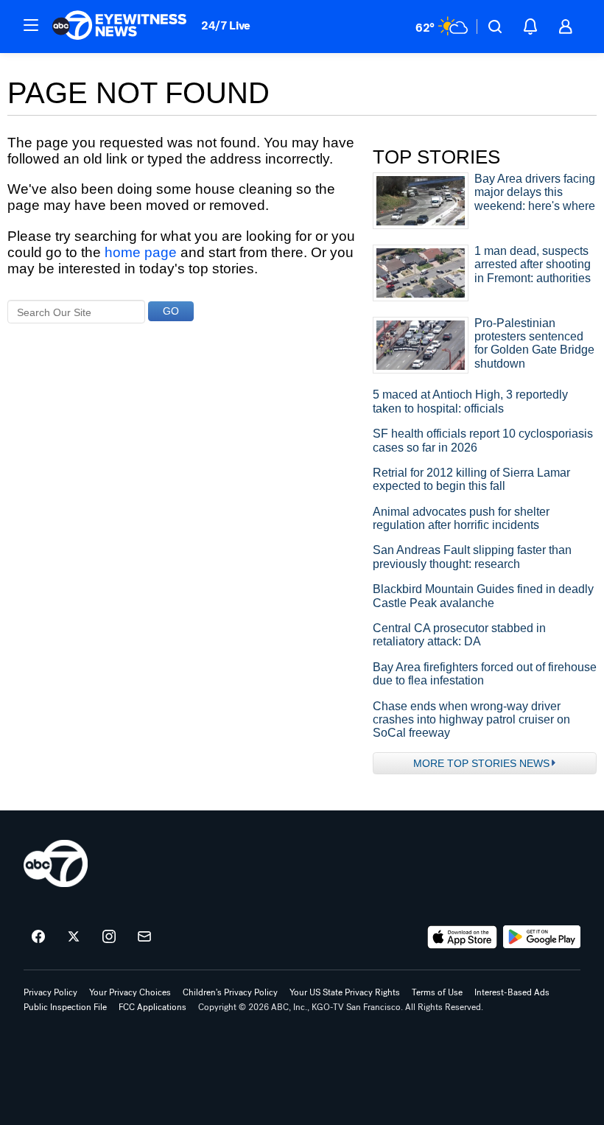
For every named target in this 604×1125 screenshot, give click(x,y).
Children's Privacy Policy (230, 992)
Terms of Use (437, 992)
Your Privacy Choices (130, 992)
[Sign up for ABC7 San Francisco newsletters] (144, 937)
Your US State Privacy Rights (344, 992)
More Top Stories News (481, 763)
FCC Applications (152, 1007)
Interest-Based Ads (511, 992)
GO (171, 311)
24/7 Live (225, 25)
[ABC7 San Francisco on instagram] (109, 937)
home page (141, 252)
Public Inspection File (65, 1007)
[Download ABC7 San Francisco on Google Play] (541, 937)
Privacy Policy (50, 992)
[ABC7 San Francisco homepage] (119, 26)
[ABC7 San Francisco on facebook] (38, 937)
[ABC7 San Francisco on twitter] (73, 937)
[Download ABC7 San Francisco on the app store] (462, 937)
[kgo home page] (56, 863)
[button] (30, 25)
